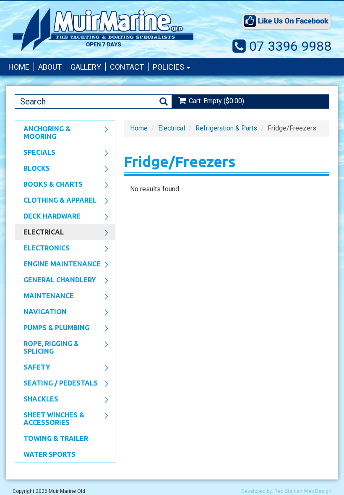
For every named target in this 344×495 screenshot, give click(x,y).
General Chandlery (55, 280)
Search (163, 102)
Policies (169, 67)
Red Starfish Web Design (302, 491)
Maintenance (44, 296)
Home (18, 67)
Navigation (41, 312)
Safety (32, 368)
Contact (127, 67)
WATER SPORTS (49, 454)
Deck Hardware (48, 216)
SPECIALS (35, 153)
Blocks (32, 169)
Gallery (85, 67)
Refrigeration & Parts (226, 128)
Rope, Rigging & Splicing (47, 347)
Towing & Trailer (55, 438)
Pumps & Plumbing (52, 328)
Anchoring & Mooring (42, 132)
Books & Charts (49, 185)
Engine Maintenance (58, 264)
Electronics (42, 248)
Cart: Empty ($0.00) (216, 101)
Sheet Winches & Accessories (49, 418)
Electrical (39, 232)
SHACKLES (36, 399)
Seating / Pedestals (56, 383)
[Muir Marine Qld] (103, 29)
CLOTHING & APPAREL (55, 201)
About (50, 67)
